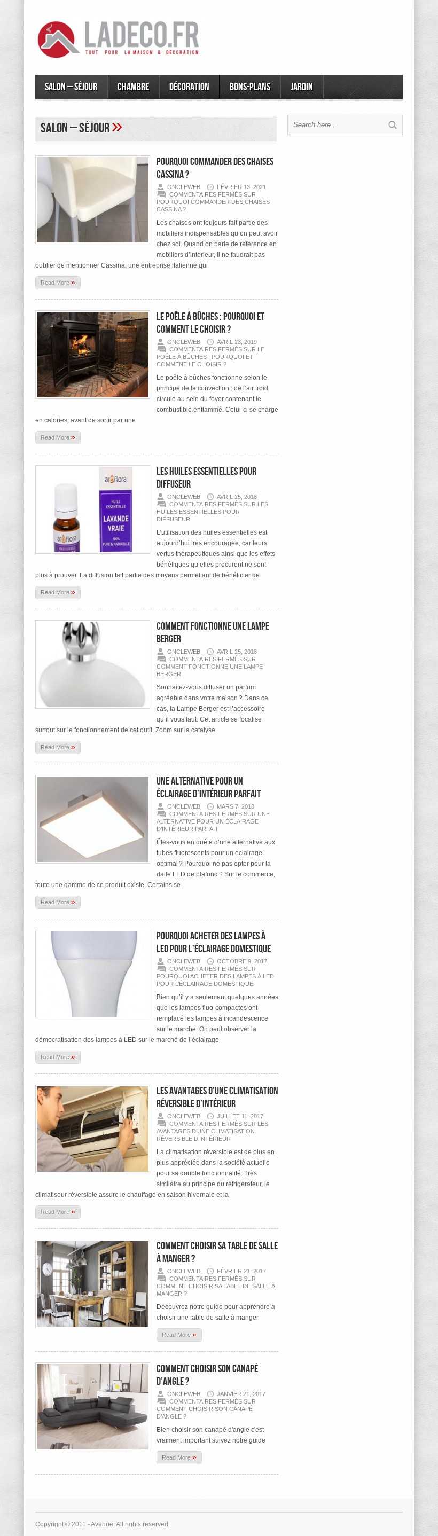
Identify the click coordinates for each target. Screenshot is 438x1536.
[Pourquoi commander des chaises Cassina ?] (92, 247)
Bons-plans (250, 87)
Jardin (302, 87)
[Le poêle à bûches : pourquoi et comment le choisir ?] (92, 402)
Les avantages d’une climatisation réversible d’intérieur (217, 1097)
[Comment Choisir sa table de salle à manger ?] (92, 1331)
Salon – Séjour (71, 87)
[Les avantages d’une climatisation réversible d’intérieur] (92, 1176)
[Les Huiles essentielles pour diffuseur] (92, 557)
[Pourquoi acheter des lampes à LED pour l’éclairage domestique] (92, 1021)
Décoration (189, 87)
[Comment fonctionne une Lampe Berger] (92, 712)
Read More (58, 282)
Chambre (133, 87)
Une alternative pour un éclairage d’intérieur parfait (209, 788)
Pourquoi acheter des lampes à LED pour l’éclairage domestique (214, 942)
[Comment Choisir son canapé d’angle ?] (92, 1454)
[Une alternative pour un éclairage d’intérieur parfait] (92, 867)
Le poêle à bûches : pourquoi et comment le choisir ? (210, 323)
